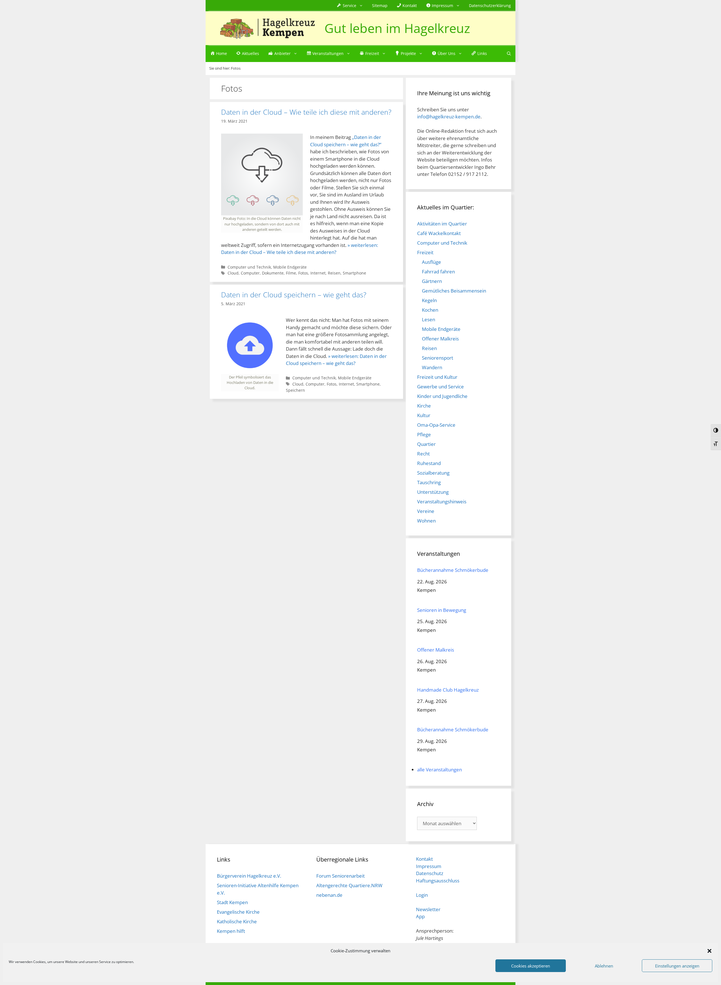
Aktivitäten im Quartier (442, 223)
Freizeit (425, 252)
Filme (291, 273)
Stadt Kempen (232, 902)
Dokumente (273, 273)
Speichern (295, 390)
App (420, 916)
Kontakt (424, 859)
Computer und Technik (249, 267)
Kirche (424, 405)
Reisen (334, 273)
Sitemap (380, 5)
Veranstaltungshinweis (441, 501)
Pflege (424, 434)
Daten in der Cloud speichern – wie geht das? (293, 294)
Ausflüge (431, 262)
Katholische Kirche (237, 921)
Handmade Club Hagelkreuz (448, 690)
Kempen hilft (231, 931)
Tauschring (429, 482)
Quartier (426, 444)
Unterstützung (433, 492)
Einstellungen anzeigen (677, 966)
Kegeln (429, 300)
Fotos (303, 273)
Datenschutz (429, 873)
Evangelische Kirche (238, 912)
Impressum (428, 866)
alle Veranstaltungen (439, 769)
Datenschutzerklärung (490, 5)
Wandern (432, 367)
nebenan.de (329, 895)
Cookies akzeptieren (530, 966)
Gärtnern (432, 281)
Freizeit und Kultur (437, 377)
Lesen (428, 319)
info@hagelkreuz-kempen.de (448, 116)
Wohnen (426, 520)
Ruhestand (429, 463)
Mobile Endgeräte (290, 267)
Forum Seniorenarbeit (340, 876)
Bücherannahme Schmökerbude (452, 570)
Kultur (423, 415)
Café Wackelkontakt (439, 233)
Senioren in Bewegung (441, 610)
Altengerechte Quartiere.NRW (349, 885)
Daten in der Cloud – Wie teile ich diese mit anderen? (306, 112)
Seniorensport (437, 358)
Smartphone (354, 273)
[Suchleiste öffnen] (508, 53)
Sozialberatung (433, 473)
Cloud (233, 273)
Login (422, 895)
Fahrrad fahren (438, 271)
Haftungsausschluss (437, 880)
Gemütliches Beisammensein (454, 290)
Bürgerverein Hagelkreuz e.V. (249, 876)
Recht (423, 453)
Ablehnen (604, 966)
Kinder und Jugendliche (442, 396)
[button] (709, 950)
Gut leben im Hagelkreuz (397, 28)
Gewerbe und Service (440, 386)
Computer (250, 273)
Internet (318, 273)
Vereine (425, 511)
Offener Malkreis (440, 338)
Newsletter (428, 909)
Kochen (430, 310)
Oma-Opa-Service (436, 425)
